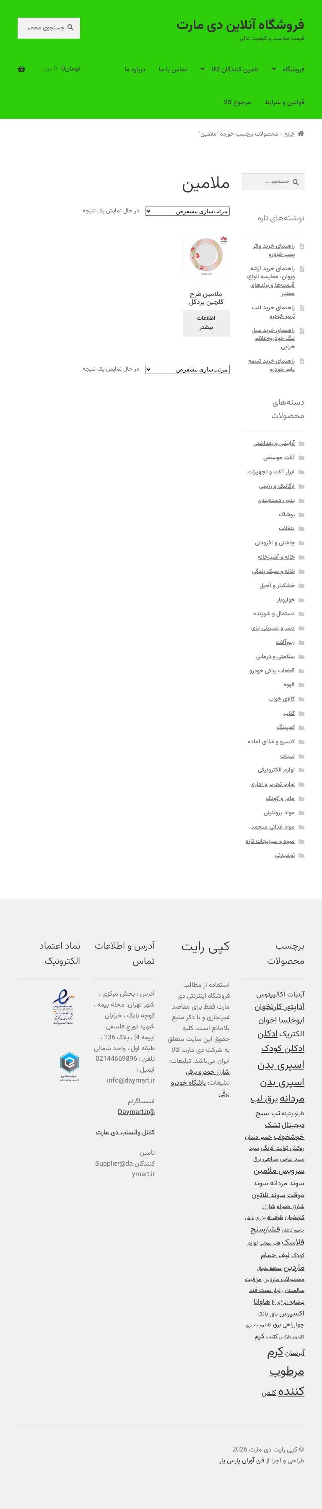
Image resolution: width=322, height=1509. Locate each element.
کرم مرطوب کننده (285, 1372)
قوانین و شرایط (284, 102)
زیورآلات (285, 642)
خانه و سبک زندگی (273, 571)
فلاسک (293, 1242)
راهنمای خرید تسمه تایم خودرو (271, 365)
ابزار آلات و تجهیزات (271, 472)
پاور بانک (267, 1314)
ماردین (293, 1267)
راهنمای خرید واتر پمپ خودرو (274, 250)
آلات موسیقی (279, 458)
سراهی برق (265, 1159)
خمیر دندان (258, 1137)
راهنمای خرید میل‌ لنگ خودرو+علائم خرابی (273, 339)
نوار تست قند (264, 1290)
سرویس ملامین (279, 1170)
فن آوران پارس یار (241, 1461)
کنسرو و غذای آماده (271, 742)
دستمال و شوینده (274, 614)
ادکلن (267, 1034)
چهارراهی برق (288, 1325)
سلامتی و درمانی (275, 657)
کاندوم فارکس (291, 1337)
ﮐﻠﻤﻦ (269, 1393)
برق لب (264, 1098)
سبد (254, 1148)
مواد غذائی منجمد (273, 827)
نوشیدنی (285, 855)
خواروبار (286, 600)
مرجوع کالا (237, 102)
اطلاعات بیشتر (206, 323)
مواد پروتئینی (279, 813)
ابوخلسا (291, 1020)
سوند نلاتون (269, 1195)
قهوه (289, 685)
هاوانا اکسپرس (279, 1307)
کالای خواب (281, 699)
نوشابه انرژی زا (288, 1302)
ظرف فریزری (269, 1217)
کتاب (289, 713)
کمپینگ (286, 727)
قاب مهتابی (270, 1243)
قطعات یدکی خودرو (272, 671)
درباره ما (135, 70)
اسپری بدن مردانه (282, 1091)
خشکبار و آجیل (277, 586)
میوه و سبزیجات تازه (270, 841)
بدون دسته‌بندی (276, 500)
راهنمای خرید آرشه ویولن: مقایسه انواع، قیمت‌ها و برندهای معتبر (271, 281)
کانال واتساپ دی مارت (125, 1132)
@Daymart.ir (136, 1112)
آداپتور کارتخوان (279, 1007)
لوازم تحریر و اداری (272, 784)
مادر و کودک (280, 798)
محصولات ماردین (283, 1279)
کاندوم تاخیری (258, 1325)
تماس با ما (173, 70)
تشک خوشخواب (284, 1131)
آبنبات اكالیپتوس (280, 994)
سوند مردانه (287, 1183)
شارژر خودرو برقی (208, 1072)
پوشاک (287, 515)
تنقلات (287, 529)
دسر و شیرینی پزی (273, 628)
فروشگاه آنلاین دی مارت (240, 26)
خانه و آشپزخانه (276, 557)
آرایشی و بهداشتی (274, 443)
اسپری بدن (280, 1065)
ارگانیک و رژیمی (277, 486)
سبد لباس (292, 1159)
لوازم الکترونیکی (276, 770)
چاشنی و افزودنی (275, 543)
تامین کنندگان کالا (234, 70)
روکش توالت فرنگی (282, 1148)
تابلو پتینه (293, 1114)
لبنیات (287, 756)
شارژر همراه (290, 1206)
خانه (290, 134)
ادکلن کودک (282, 1049)
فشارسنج (265, 1229)
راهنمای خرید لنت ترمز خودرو (273, 312)
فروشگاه (293, 70)
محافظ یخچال (269, 1268)
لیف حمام (275, 1255)
